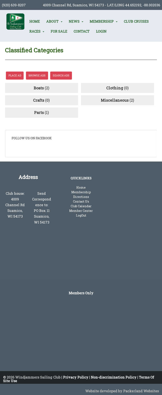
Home (34, 21)
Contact (82, 31)
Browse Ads (37, 75)
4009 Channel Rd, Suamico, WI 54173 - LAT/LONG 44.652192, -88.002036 (101, 5)
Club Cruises (136, 21)
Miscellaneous (115, 100)
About (52, 21)
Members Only (81, 293)
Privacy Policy (75, 377)
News (74, 21)
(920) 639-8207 (14, 5)
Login (101, 31)
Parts (39, 112)
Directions (81, 197)
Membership (102, 21)
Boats (39, 87)
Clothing (114, 87)
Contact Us (81, 201)
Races (34, 31)
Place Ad (14, 75)
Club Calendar (81, 206)
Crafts (38, 100)
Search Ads (61, 75)
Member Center (81, 211)
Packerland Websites (141, 391)
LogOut (81, 215)
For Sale (59, 31)
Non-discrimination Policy (113, 377)
